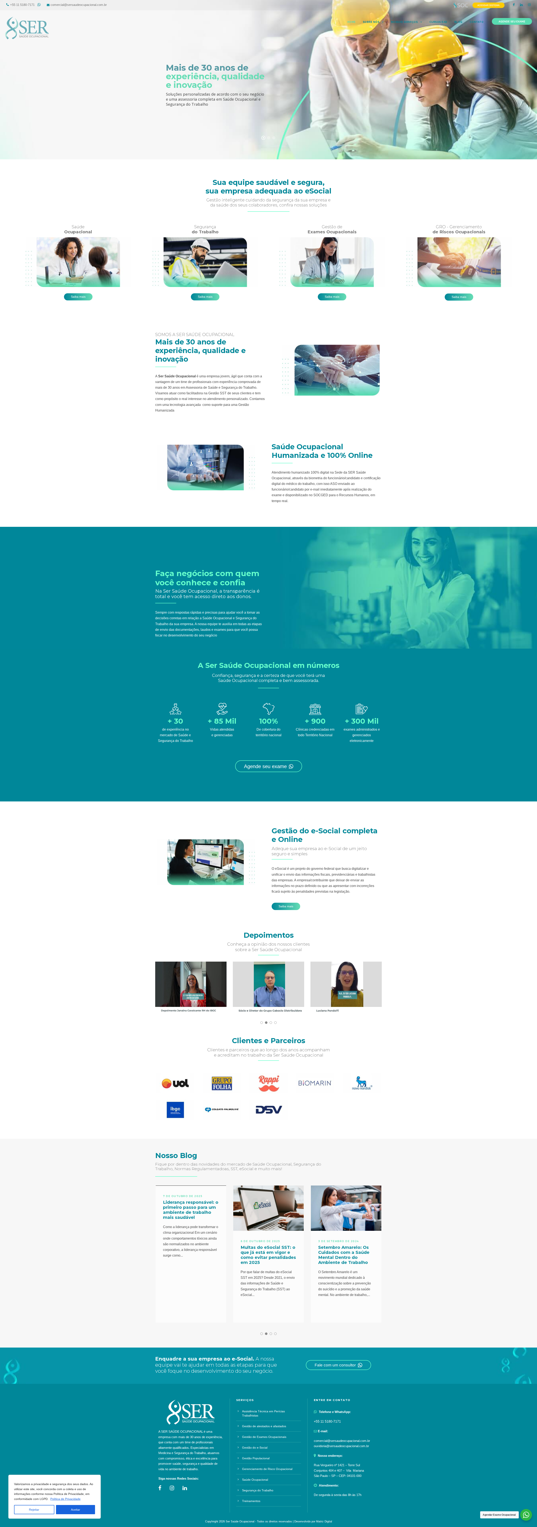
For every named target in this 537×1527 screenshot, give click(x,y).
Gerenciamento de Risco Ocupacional (267, 1469)
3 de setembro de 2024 (261, 1241)
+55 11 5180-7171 (22, 4)
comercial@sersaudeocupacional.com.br (79, 4)
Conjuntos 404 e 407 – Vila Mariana (339, 1470)
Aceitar (75, 1509)
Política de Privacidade (65, 1499)
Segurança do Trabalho (257, 1490)
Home (351, 22)
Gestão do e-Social (254, 1447)
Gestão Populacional (256, 1458)
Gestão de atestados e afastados (264, 1426)
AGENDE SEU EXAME (512, 21)
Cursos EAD (438, 22)
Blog (458, 22)
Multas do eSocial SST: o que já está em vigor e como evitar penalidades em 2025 (190, 1255)
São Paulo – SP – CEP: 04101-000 (337, 1476)
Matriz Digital (324, 1521)
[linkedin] (521, 4)
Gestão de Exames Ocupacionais (264, 1437)
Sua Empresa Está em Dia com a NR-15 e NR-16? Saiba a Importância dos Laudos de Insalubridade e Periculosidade (344, 1260)
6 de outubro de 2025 (182, 1241)
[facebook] (514, 4)
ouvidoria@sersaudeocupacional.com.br (341, 1446)
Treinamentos (251, 1501)
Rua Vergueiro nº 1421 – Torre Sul (337, 1465)
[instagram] (529, 4)
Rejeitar (34, 1509)
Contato (477, 22)
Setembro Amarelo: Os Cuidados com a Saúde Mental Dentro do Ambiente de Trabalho (266, 1255)
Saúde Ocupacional (255, 1479)
